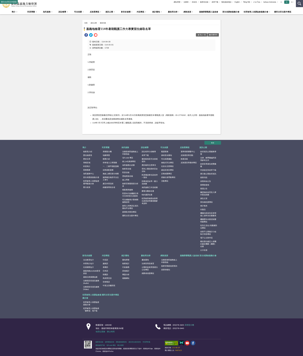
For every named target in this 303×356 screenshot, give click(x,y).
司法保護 (78, 12)
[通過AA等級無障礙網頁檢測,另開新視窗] (171, 343)
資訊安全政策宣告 (135, 342)
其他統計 (125, 271)
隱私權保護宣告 (121, 342)
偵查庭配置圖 (108, 170)
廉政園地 (145, 260)
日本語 (105, 271)
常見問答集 (146, 342)
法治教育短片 (88, 260)
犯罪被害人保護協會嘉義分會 (256, 12)
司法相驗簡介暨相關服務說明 (130, 201)
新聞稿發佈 (204, 185)
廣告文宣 (203, 198)
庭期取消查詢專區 (129, 212)
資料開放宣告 (109, 342)
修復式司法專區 (167, 163)
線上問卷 (125, 180)
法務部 (186, 2)
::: (1, 17)
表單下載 (215, 2)
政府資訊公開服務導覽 (208, 153)
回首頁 (194, 2)
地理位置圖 (100, 332)
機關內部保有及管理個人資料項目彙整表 (208, 214)
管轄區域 (86, 163)
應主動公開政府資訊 (208, 174)
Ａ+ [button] (292, 2)
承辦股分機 (107, 152)
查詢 (299, 3)
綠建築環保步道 (109, 187)
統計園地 (156, 12)
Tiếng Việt (246, 2)
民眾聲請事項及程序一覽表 (150, 176)
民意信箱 (125, 172)
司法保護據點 (166, 159)
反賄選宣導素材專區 (189, 163)
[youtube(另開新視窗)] (187, 343)
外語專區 (140, 12)
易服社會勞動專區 (168, 177)
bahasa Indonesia (269, 2)
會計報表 (203, 206)
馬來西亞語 (107, 278)
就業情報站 (165, 270)
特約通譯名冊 (147, 195)
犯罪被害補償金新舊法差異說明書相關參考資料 (150, 201)
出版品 (203, 209)
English (237, 2)
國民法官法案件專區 (282, 12)
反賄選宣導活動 (187, 155)
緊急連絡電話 (226, 2)
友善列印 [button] (214, 35)
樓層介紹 (106, 159)
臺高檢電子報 (100, 345)
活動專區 (164, 181)
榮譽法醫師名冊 (148, 191)
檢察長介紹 (87, 152)
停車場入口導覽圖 (110, 163)
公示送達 (203, 250)
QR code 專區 (127, 158)
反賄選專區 (94, 12)
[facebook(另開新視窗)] (193, 343)
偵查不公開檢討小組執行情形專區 (208, 233)
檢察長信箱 (204, 2)
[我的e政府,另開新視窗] (181, 343)
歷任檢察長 (87, 155)
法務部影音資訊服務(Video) (91, 288)
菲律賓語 (106, 282)
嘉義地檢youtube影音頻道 (91, 272)
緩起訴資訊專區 (167, 170)
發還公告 (203, 189)
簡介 (14, 12)
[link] (86, 35)
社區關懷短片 (88, 267)
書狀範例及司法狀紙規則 (150, 160)
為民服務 (47, 12)
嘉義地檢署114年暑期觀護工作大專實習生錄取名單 (118, 29)
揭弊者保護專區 (148, 273)
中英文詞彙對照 (109, 286)
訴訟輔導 (62, 12)
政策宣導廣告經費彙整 (208, 165)
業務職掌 (86, 170)
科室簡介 (86, 166)
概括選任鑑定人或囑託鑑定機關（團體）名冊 (208, 244)
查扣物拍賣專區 (206, 202)
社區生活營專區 (167, 166)
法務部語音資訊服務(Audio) (91, 282)
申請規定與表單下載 (208, 170)
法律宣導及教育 (148, 263)
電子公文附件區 (206, 238)
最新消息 (103, 23)
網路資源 (187, 12)
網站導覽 (177, 2)
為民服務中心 (88, 174)
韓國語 (105, 275)
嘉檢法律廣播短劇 (90, 277)
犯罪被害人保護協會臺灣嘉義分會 (91, 182)
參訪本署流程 (108, 184)
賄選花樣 (184, 159)
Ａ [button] (286, 2)
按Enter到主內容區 (9, 2)
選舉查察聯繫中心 (188, 152)
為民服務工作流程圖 (150, 187)
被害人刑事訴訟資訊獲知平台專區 (130, 207)
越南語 (105, 263)
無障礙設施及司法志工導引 (111, 179)
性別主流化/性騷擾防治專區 (208, 227)
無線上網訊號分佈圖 (111, 174)
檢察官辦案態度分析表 (130, 185)
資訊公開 (109, 12)
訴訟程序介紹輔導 (149, 152)
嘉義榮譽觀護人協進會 (208, 12)
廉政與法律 (172, 12)
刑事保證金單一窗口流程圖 (150, 182)
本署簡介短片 (88, 263)
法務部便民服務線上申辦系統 (130, 153)
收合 (212, 143)
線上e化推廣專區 (129, 161)
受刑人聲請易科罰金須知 (150, 170)
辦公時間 (111, 332)
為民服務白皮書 (128, 165)
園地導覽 (125, 260)
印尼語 (105, 260)
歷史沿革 (86, 159)
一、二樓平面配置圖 (111, 166)
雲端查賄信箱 (127, 176)
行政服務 (125, 267)
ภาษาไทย (256, 2)
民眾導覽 (31, 12)
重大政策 (86, 187)
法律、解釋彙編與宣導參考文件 (208, 159)
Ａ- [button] (281, 2)
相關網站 (125, 278)
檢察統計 (125, 263)
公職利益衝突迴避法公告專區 (150, 268)
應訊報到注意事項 (149, 165)
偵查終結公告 (205, 181)
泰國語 (105, 267)
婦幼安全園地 (166, 155)
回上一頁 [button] (203, 35)
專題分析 (125, 275)
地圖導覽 (106, 155)
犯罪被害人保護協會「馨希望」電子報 (91, 310)
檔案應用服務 (127, 190)
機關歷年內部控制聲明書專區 (208, 220)
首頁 (85, 23)
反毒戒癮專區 (166, 174)
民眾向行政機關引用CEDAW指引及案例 (130, 195)
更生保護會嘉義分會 (230, 12)
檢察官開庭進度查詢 (169, 266)
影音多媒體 (126, 12)
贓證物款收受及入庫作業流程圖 (208, 193)
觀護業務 (164, 152)
